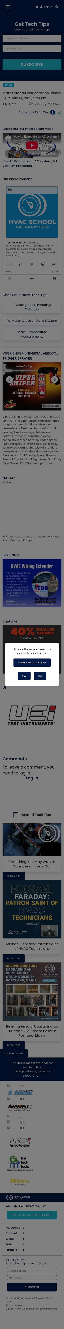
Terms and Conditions (32, 662)
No (40, 675)
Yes (24, 675)
